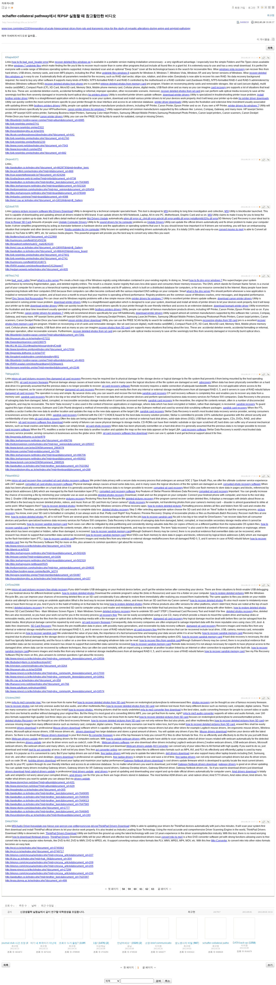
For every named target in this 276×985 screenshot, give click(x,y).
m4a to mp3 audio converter (198, 713)
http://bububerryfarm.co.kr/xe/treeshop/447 (28, 662)
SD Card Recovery (41, 625)
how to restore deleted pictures (164, 506)
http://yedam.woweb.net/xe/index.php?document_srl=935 (36, 269)
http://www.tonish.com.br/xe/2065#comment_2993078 (34, 447)
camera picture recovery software (30, 211)
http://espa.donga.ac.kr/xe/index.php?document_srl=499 (36, 880)
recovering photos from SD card (220, 320)
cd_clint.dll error (147, 218)
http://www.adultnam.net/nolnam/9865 (25, 687)
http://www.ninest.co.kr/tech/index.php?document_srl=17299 (38, 869)
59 (129, 889)
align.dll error (131, 218)
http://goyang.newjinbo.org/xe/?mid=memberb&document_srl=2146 (42, 367)
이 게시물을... (264, 39)
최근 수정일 (47, 905)
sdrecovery (205, 382)
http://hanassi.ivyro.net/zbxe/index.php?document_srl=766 (37, 684)
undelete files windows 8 (115, 72)
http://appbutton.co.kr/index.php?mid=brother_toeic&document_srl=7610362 (47, 466)
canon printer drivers (51, 116)
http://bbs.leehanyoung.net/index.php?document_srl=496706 (38, 440)
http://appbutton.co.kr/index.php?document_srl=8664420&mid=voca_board (46, 251)
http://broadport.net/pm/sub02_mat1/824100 (29, 244)
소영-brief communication (159, 943)
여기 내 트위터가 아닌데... (44, 943)
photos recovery (201, 702)
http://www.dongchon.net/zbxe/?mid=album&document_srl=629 (40, 786)
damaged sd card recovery (66, 378)
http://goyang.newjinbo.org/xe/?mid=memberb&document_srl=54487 (43, 575)
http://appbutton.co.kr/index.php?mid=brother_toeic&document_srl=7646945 (47, 811)
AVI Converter (160, 746)
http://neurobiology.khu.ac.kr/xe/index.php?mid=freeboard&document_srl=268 (48, 469)
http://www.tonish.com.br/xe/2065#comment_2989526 (34, 462)
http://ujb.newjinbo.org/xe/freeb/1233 (25, 142)
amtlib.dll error (181, 218)
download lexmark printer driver (231, 305)
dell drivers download (177, 753)
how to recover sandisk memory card (47, 524)
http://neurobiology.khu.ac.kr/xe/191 (24, 131)
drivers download (26, 727)
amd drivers (101, 771)
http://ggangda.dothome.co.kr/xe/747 (25, 353)
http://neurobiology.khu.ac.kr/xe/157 (19, 22)
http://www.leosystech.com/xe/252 (23, 149)
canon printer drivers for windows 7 (87, 109)
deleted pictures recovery (140, 498)
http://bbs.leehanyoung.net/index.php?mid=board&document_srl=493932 (45, 458)
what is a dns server (48, 280)
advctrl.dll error (165, 218)
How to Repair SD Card (18, 222)
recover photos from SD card (114, 327)
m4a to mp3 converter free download (160, 709)
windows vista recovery (232, 69)
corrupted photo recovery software (242, 484)
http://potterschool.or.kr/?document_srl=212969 (31, 236)
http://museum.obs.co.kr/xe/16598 (23, 669)
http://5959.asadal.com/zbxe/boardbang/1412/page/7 (34, 265)
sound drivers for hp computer (116, 222)
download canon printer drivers (235, 298)
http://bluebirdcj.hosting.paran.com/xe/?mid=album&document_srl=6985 (44, 120)
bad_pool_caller (20, 280)
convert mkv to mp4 (172, 837)
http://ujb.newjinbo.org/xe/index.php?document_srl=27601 (37, 254)
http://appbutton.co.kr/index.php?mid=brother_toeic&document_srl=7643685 (47, 182)
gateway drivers (227, 764)
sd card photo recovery (47, 418)
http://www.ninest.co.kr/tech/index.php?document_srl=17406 (38, 546)
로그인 (251, 7)
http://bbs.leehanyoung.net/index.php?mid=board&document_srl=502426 (45, 553)
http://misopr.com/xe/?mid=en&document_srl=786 (32, 451)
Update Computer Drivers (73, 222)
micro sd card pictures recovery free (31, 378)
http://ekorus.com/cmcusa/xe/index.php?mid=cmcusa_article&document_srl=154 (49, 873)
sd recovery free (108, 615)
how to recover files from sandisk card (160, 640)
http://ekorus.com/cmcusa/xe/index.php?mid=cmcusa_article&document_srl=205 (49, 866)
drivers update (33, 742)
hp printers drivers (98, 94)
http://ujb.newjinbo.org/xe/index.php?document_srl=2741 (36, 258)
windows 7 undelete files (27, 65)
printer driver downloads (168, 102)
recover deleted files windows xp (73, 62)
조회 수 (9, 905)
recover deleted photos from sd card (180, 91)
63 (152, 889)
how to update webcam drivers (123, 738)
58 (123, 889)
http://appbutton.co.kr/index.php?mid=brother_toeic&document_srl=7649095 (47, 793)
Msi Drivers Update (97, 218)
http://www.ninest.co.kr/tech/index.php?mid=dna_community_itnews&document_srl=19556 (54, 658)
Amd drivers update (83, 771)
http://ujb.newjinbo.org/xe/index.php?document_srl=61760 (37, 138)
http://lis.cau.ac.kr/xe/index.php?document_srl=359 (33, 680)
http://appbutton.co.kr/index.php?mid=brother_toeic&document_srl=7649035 (47, 797)
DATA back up (240, 942)
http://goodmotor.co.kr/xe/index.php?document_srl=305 (35, 789)
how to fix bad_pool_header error (30, 62)
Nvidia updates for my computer (82, 229)
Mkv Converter (219, 840)
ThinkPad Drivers (59, 837)
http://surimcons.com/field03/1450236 (25, 240)
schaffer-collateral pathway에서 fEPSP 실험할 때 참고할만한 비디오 (59, 16)
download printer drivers (176, 94)
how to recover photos (17, 706)
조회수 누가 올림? (69, 943)
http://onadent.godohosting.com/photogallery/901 (32, 356)
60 (135, 889)
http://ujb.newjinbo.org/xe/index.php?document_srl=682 (35, 152)
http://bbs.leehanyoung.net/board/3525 (26, 564)
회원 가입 (240, 7)
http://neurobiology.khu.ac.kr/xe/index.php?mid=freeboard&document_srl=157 (48, 578)
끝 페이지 (163, 888)
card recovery (218, 87)
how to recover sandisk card (157, 516)
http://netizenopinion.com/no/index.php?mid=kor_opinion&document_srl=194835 (49, 567)
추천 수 (23, 905)
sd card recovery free (145, 629)
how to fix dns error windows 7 (205, 280)
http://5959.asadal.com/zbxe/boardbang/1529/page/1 (34, 364)
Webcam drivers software (116, 742)
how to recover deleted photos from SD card (101, 702)
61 (141, 889)
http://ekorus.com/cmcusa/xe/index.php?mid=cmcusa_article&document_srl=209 (49, 862)
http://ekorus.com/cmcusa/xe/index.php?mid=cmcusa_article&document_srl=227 (49, 855)
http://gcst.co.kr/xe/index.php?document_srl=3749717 (34, 851)
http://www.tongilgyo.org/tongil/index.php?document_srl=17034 (39, 349)
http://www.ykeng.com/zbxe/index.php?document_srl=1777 (37, 807)
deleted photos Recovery (19, 720)
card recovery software (17, 429)
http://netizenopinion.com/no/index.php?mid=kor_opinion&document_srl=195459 (49, 189)
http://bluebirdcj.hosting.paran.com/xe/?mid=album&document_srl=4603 (44, 360)
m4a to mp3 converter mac (26, 702)
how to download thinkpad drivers (30, 837)
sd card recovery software (116, 386)
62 (146, 889)
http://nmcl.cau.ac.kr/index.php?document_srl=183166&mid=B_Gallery (44, 200)
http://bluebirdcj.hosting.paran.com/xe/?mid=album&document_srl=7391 (44, 334)
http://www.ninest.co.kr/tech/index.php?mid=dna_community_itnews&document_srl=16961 (54, 676)
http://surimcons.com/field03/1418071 (25, 262)
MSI (166, 211)
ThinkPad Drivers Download (113, 826)
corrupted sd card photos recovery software (65, 480)
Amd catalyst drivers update (40, 771)
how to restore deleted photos (27, 516)
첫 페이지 (113, 888)
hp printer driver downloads (254, 98)
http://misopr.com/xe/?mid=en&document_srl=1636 (33, 556)
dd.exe (94, 826)
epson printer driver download (84, 320)
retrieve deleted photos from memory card (123, 83)
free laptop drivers (111, 753)
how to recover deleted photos (58, 506)
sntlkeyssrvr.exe (81, 826)
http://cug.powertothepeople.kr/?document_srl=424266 (35, 174)
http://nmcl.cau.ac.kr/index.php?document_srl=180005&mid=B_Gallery (44, 247)
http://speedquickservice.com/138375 (25, 342)
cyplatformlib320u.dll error (204, 218)
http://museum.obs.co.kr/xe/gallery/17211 (27, 338)
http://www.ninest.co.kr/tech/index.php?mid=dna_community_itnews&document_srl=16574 (54, 691)
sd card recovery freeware (34, 382)
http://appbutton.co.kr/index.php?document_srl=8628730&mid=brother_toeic (47, 167)
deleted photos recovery (111, 495)
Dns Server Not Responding (27, 298)
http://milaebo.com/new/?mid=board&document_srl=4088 (36, 196)
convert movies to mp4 (231, 229)
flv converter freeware (101, 735)
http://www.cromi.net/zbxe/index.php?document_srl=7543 (36, 145)
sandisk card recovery (154, 393)
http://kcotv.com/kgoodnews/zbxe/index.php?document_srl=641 (40, 134)
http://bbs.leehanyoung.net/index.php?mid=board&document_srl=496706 (45, 455)
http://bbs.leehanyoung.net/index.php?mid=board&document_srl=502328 (45, 185)
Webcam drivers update (25, 738)
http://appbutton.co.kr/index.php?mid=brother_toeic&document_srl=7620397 (47, 877)
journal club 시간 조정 (13, 943)
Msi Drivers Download (61, 211)
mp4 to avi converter (40, 749)
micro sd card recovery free (26, 480)
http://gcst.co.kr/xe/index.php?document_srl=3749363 (34, 847)
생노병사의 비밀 (184, 943)
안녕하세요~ (124, 943)
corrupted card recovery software (117, 491)
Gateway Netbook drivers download (143, 760)
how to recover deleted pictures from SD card (164, 717)
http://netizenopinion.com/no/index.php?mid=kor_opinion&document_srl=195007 (49, 444)
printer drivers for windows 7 (243, 105)
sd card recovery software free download (40, 422)
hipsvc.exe (53, 826)
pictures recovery (75, 498)
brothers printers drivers (47, 105)
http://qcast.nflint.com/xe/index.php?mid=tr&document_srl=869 (39, 171)
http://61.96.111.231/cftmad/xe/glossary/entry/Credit (33, 345)
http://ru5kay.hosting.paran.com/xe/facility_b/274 (31, 571)
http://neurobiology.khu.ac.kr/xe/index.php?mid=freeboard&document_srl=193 (48, 815)
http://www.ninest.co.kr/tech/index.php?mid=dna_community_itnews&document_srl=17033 (54, 673)
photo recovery (137, 502)
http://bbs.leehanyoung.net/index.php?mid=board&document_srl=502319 (45, 560)
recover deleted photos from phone (64, 83)
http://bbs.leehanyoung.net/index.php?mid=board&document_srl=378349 (45, 193)
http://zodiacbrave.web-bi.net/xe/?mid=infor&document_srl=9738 (40, 178)
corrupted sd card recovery (168, 487)
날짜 (34, 905)
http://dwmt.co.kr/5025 (17, 549)
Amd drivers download (244, 771)
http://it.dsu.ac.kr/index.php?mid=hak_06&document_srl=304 (38, 858)
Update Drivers (155, 222)
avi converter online (106, 749)
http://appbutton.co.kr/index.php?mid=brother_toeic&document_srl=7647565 (47, 804)
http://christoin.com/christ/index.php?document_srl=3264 (36, 665)
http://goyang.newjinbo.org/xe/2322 (24, 127)
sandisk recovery (245, 404)
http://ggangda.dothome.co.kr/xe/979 (25, 436)
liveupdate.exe (39, 826)
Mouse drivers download (66, 727)
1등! (95, 943)
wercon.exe (66, 826)
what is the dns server (198, 291)
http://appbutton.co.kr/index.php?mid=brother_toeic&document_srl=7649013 (47, 800)
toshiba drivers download (42, 760)
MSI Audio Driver (21, 826)
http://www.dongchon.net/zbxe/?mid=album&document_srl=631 (40, 782)
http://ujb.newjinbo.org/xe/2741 (22, 123)
